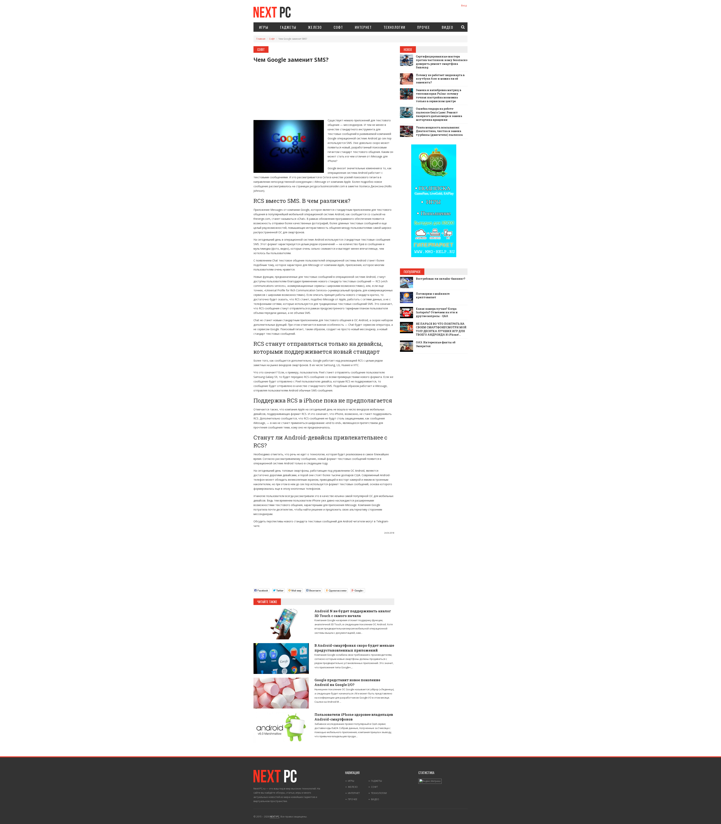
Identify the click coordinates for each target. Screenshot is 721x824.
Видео (447, 27)
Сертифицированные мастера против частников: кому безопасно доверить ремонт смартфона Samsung (441, 62)
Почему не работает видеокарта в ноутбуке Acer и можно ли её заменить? (440, 78)
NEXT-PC (274, 816)
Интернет (363, 27)
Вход (464, 5)
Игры (263, 27)
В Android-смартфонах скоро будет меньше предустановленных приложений (354, 647)
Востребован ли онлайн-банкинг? (440, 278)
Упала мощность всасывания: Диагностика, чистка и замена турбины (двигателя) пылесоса (439, 131)
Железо (315, 27)
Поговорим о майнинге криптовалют (432, 295)
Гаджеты (288, 27)
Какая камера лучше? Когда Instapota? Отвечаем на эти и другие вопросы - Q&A (437, 312)
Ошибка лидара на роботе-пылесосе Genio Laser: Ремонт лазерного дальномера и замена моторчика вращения (439, 114)
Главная (260, 38)
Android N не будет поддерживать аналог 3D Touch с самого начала (352, 613)
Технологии (394, 27)
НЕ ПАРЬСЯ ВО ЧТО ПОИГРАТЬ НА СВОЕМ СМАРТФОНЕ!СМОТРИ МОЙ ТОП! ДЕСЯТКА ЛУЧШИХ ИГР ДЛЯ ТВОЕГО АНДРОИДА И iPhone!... (441, 329)
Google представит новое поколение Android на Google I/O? (347, 682)
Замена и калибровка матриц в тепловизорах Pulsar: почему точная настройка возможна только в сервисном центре (438, 95)
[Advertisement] (323, 89)
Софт (338, 27)
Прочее (423, 27)
